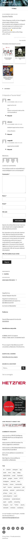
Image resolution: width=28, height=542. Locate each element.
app (21, 469)
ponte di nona (20, 490)
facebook (19, 475)
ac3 (16, 14)
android (8, 469)
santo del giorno (7, 496)
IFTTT (21, 478)
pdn (23, 487)
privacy (5, 493)
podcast (12, 490)
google (10, 478)
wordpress (20, 507)
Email (4, 204)
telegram (5, 505)
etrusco (9, 122)
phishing (5, 490)
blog (14, 472)
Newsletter (13, 306)
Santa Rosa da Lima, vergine (10, 357)
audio (4, 472)
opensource (17, 487)
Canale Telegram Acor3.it (9, 295)
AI (3, 469)
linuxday (5, 484)
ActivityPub (5, 321)
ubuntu (22, 505)
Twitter (16, 505)
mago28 (9, 140)
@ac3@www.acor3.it (8, 302)
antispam (15, 469)
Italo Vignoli (5, 458)
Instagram (6, 481)
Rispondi (9, 115)
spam (4, 502)
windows (12, 507)
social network (16, 499)
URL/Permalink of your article (10, 254)
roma (10, 493)
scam (15, 496)
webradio (5, 507)
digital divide (6, 475)
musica (10, 487)
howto (16, 478)
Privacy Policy (5, 536)
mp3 (4, 487)
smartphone (6, 499)
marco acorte (6, 435)
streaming (17, 502)
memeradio (18, 484)
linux (18, 481)
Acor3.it (7, 2)
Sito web (4, 212)
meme (11, 484)
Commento (5, 174)
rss (15, 493)
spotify (10, 502)
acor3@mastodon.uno (8, 300)
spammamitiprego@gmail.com (10, 517)
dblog (18, 472)
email (13, 475)
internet (7, 88)
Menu (14, 8)
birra (9, 472)
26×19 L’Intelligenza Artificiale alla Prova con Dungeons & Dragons (12, 437)
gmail (4, 478)
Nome (4, 196)
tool (11, 505)
